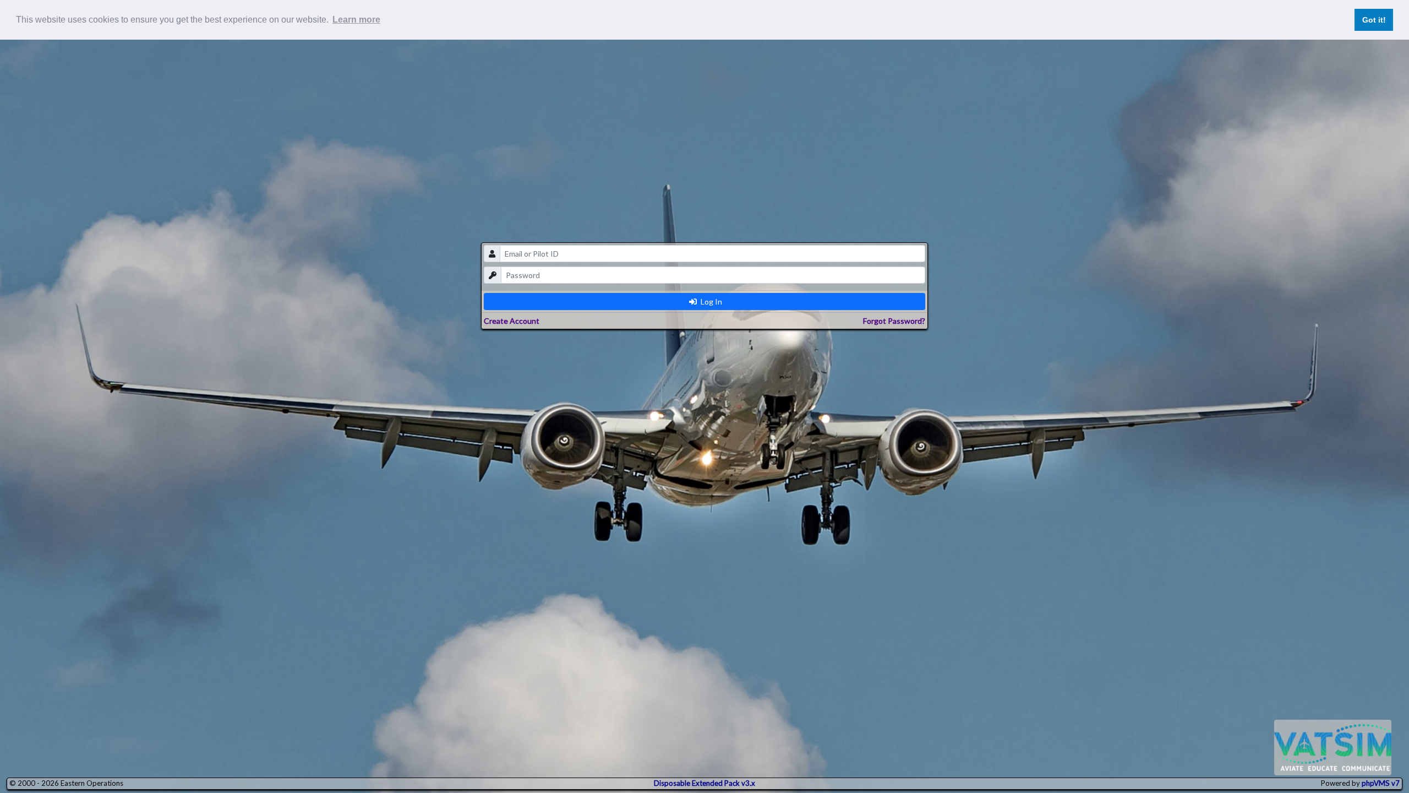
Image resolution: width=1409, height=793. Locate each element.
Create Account (511, 320)
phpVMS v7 (1381, 783)
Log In (710, 301)
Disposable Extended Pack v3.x (704, 783)
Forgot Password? (894, 320)
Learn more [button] (356, 19)
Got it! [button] (1374, 19)
